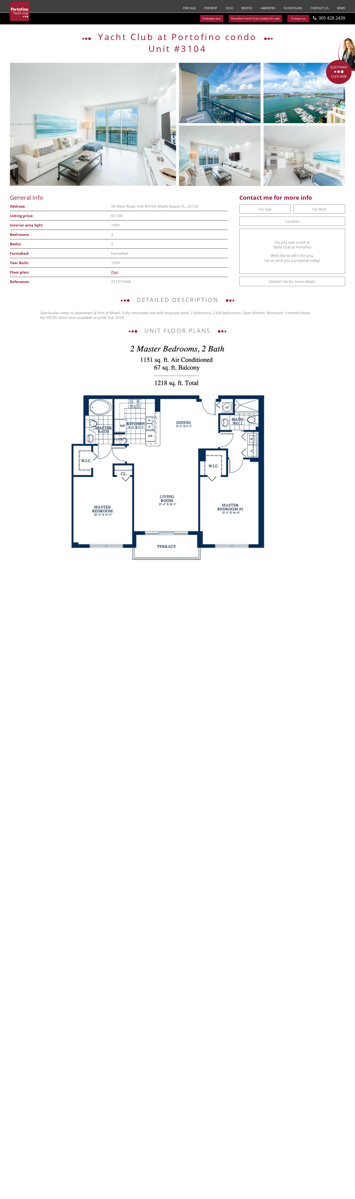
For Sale (189, 8)
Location (292, 221)
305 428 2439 (332, 18)
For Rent (210, 8)
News (341, 8)
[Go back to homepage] (19, 11)
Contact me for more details (292, 281)
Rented (246, 8)
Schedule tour (211, 18)
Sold (229, 8)
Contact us (320, 8)
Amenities (268, 8)
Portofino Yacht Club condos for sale (255, 18)
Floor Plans (293, 8)
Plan (114, 272)
